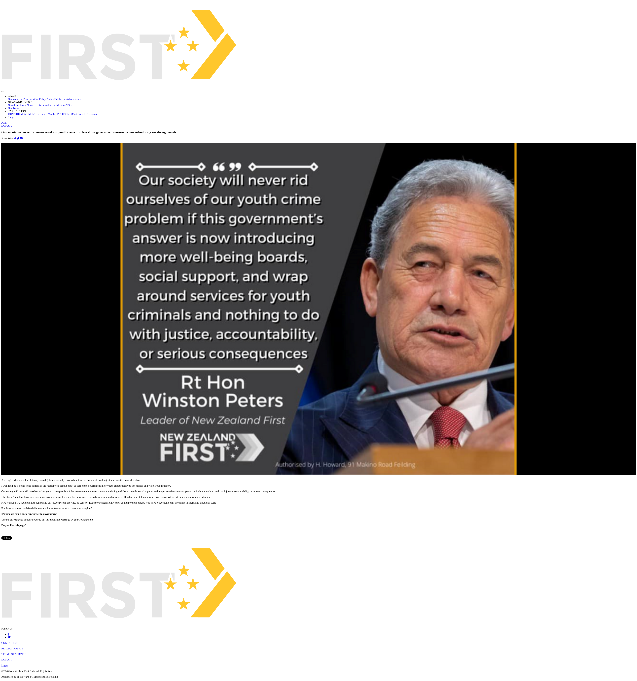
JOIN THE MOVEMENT (22, 114)
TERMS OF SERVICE (13, 654)
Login (4, 665)
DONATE (6, 125)
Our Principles (26, 99)
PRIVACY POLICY (12, 648)
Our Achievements (71, 99)
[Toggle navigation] (2, 91)
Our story (13, 99)
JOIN (4, 122)
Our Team (13, 108)
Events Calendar (42, 105)
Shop (10, 117)
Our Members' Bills (62, 105)
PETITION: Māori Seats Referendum (77, 114)
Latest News (26, 105)
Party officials (53, 99)
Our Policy (40, 99)
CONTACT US (9, 642)
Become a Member (47, 114)
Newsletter (13, 105)
